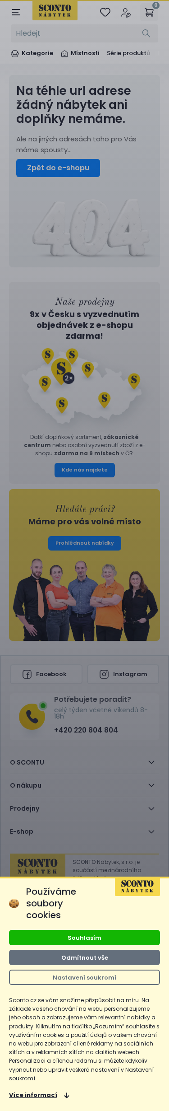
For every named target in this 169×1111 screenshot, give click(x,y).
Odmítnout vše (84, 957)
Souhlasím (84, 938)
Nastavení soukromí (84, 977)
